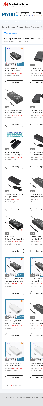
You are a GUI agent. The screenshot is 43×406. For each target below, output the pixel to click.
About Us (27, 22)
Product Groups (11, 33)
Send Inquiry (15, 82)
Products (17, 22)
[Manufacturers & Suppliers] (15, 4)
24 (11, 385)
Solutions (38, 22)
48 (20, 385)
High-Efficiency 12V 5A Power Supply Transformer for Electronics (14, 323)
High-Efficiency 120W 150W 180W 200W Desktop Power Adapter (14, 281)
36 (16, 385)
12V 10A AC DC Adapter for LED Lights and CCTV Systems (14, 197)
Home (6, 22)
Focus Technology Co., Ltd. (26, 397)
